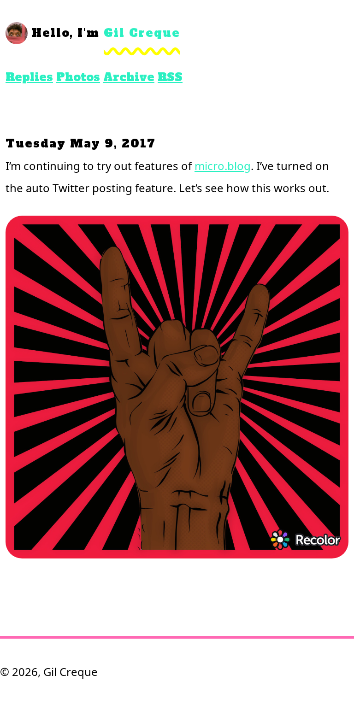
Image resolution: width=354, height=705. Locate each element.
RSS (170, 77)
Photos (78, 77)
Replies (29, 77)
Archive (128, 77)
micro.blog (223, 165)
